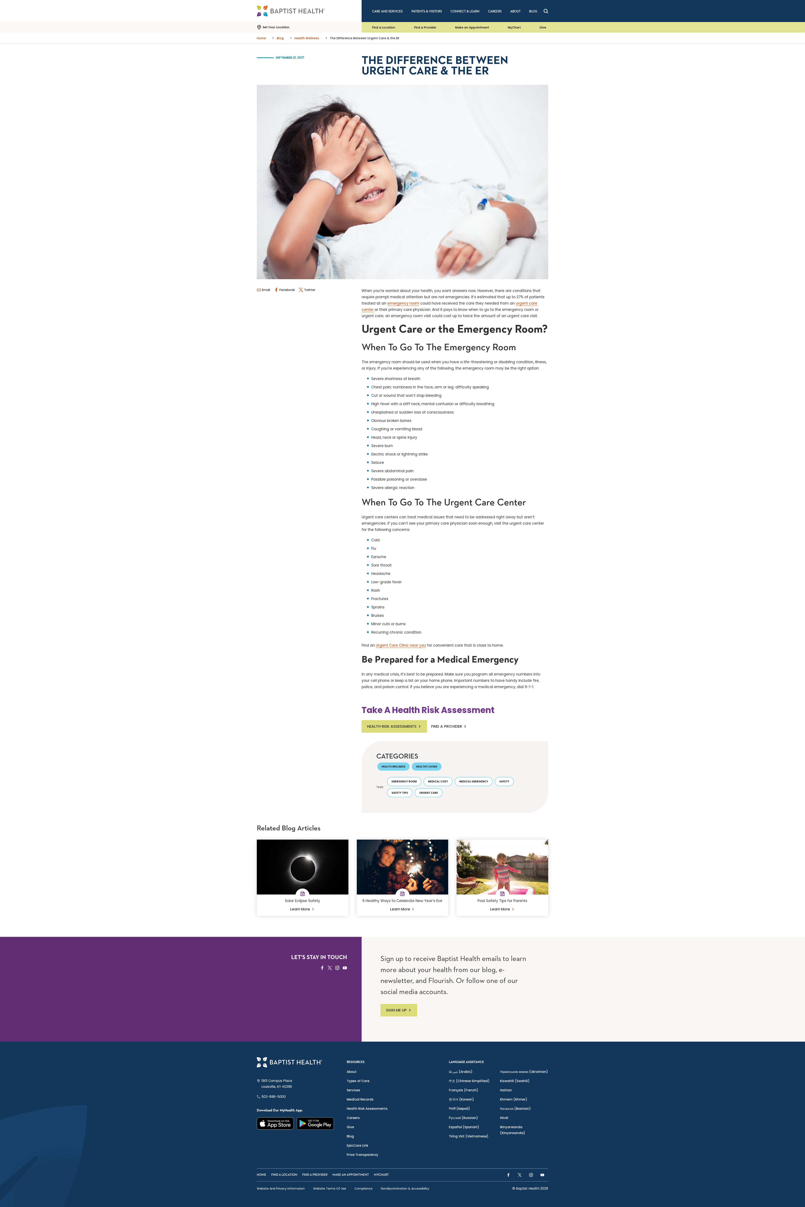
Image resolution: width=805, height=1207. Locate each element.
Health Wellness (393, 766)
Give (542, 27)
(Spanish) (464, 1127)
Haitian (506, 1090)
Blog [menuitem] (533, 11)
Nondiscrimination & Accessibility (405, 1188)
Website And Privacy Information (281, 1188)
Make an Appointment (472, 27)
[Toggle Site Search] (546, 11)
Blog (350, 1136)
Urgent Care (428, 793)
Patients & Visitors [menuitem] (427, 11)
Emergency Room (404, 781)
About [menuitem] (515, 11)
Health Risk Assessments (392, 726)
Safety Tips (400, 793)
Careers (353, 1118)
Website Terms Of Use (329, 1188)
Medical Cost (438, 781)
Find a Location (383, 27)
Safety (504, 781)
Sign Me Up (396, 1010)
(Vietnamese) (468, 1136)
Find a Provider (425, 27)
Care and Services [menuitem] (387, 11)
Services (353, 1090)
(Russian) (463, 1118)
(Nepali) (459, 1108)
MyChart (514, 27)
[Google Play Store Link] (315, 1123)
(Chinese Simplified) (469, 1081)
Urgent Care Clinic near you (401, 645)
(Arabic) (461, 1072)
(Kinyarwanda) (512, 1130)
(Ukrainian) (524, 1072)
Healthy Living (426, 766)
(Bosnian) (515, 1108)
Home (261, 1174)
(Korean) (461, 1099)
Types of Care (358, 1081)
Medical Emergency (473, 781)
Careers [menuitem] (495, 11)
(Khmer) (513, 1099)
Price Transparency (362, 1155)
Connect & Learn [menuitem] (465, 11)
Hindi (504, 1118)
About (352, 1072)
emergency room (403, 303)
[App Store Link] (275, 1123)
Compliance (363, 1188)
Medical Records (360, 1099)
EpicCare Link (357, 1145)
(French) (463, 1090)
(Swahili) (515, 1081)
